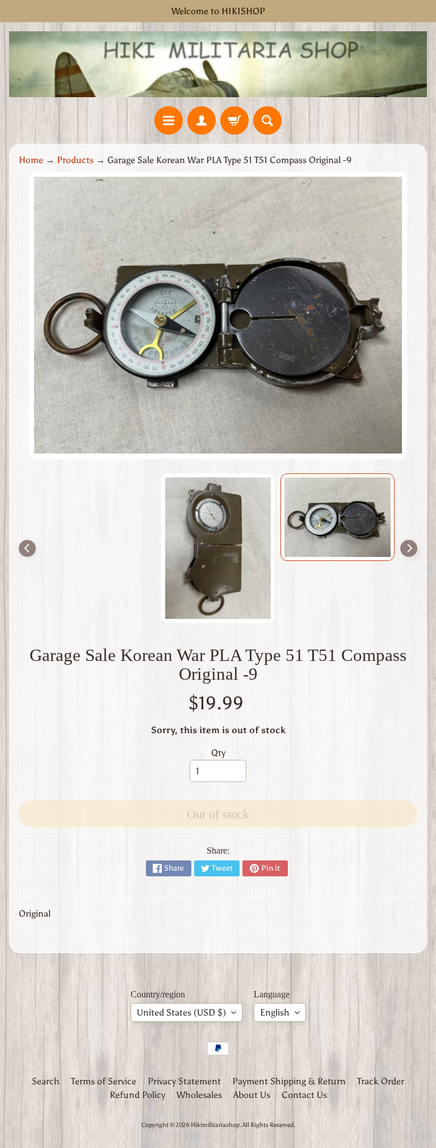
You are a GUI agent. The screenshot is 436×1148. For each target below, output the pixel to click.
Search (46, 1081)
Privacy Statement (184, 1081)
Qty (218, 752)
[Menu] (168, 120)
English (275, 1012)
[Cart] (234, 120)
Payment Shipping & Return (289, 1081)
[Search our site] (267, 120)
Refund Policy (137, 1094)
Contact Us (304, 1094)
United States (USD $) (181, 1012)
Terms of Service (103, 1081)
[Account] (201, 120)
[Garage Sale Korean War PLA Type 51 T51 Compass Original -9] (337, 517)
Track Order (380, 1081)
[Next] (408, 548)
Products (75, 160)
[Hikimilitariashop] (218, 64)
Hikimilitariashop (215, 1125)
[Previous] (27, 548)
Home (31, 160)
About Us (251, 1094)
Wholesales (199, 1094)
